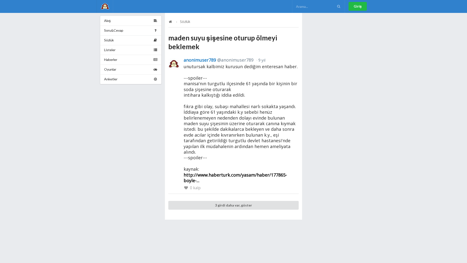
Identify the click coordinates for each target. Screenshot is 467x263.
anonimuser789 (218, 60)
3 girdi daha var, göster (233, 205)
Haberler (110, 59)
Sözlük (109, 40)
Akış (107, 21)
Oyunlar (110, 69)
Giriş (358, 6)
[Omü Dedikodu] (105, 6)
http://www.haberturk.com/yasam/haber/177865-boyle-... (235, 177)
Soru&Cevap (113, 30)
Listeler (110, 50)
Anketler (110, 79)
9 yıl (261, 60)
